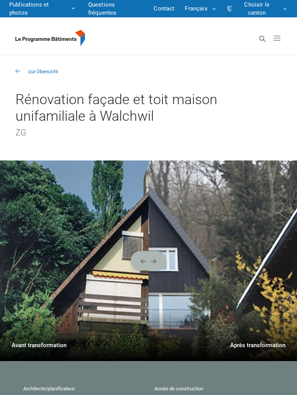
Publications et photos (29, 8)
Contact (164, 8)
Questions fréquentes (102, 8)
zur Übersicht (43, 71)
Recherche (262, 39)
